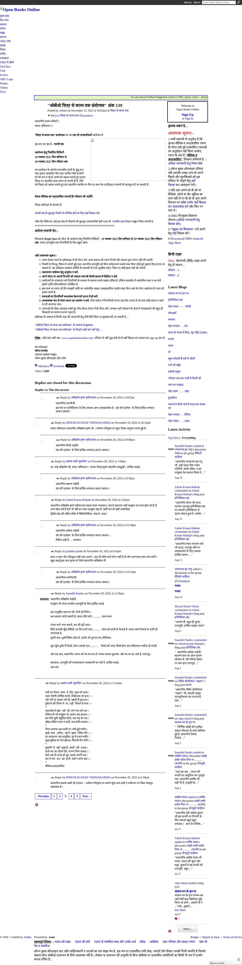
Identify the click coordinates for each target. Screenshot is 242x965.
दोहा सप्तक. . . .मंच (178, 325)
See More (180, 909)
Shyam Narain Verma (187, 606)
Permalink (58, 398)
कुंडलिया (172, 397)
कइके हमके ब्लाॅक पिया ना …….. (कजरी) (191, 759)
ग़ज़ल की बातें (82, 942)
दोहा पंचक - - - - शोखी (179, 306)
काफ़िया (154, 942)
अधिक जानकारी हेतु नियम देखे (185, 163)
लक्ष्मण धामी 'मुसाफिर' (76, 461)
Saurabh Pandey (75, 593)
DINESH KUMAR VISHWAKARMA (88, 422)
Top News (174, 437)
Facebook (59, 366)
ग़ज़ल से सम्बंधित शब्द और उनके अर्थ (115, 942)
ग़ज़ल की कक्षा (63, 942)
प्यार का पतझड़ (175, 384)
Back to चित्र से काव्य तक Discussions (72, 115)
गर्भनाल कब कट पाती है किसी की (184, 378)
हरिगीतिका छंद (175, 299)
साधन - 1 (173, 270)
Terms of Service (232, 937)
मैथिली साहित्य (182, 576)
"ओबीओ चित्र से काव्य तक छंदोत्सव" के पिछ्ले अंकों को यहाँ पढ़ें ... (68, 329)
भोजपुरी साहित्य (196, 808)
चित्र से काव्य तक (119, 110)
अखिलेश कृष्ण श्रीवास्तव (83, 397)
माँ (169, 352)
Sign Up (188, 2)
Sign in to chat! (217, 963)
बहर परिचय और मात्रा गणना (179, 942)
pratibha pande (74, 551)
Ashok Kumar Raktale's (191, 643)
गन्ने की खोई (174, 365)
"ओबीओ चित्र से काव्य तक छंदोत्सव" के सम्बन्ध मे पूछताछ (64, 325)
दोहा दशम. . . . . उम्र (178, 391)
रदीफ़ (142, 942)
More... (187, 928)
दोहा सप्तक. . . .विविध (179, 414)
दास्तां (171, 339)
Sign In (196, 2)
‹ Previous (43, 796)
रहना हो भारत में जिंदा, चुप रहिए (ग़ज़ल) (187, 332)
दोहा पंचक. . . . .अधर (179, 420)
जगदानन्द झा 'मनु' (183, 569)
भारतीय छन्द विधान (121, 221)
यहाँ (174, 233)
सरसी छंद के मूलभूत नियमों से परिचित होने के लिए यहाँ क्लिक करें (67, 213)
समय (170, 345)
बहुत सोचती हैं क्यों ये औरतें (181, 358)
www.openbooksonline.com (77, 337)
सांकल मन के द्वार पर (178, 293)
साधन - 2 (173, 275)
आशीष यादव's (181, 755)
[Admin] (39, 112)
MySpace (43, 366)
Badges (195, 937)
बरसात (171, 319)
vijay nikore (181, 883)
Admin (63, 110)
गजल (177, 453)
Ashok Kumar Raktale (78, 499)
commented (181, 490)
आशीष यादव (181, 797)
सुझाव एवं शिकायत (182, 229)
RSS (36, 805)
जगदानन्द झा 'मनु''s (184, 449)
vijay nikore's (185, 718)
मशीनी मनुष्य (174, 371)
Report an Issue (211, 937)
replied (197, 445)
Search (238, 2)
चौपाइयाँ (172, 312)
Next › (85, 796)
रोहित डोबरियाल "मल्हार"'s (191, 681)
